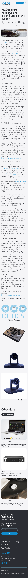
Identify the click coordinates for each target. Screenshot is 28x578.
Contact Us (5, 553)
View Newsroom (22, 400)
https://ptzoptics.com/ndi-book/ (11, 295)
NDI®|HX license (20, 181)
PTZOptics (4, 42)
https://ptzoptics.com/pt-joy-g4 (11, 158)
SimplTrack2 (5, 168)
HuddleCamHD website (8, 174)
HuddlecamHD (15, 53)
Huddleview (15, 168)
